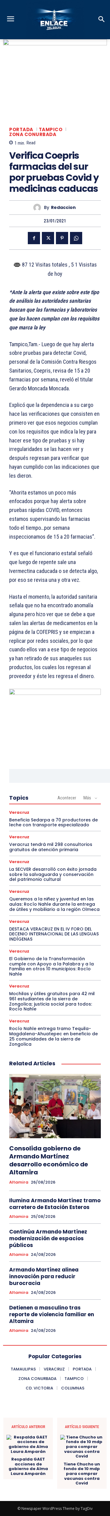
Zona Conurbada (32, 134)
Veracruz (19, 812)
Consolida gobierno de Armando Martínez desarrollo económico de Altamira (48, 1160)
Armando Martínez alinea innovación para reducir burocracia (44, 1276)
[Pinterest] (62, 238)
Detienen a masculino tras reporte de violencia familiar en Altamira (51, 1314)
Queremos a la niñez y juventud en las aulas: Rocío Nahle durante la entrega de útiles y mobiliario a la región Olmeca (54, 904)
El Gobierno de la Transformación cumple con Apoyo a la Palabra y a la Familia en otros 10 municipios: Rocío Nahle (51, 966)
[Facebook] (34, 238)
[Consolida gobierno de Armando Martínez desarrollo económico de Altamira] (55, 1106)
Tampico (51, 129)
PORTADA (21, 129)
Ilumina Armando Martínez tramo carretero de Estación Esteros (55, 1204)
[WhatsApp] (76, 238)
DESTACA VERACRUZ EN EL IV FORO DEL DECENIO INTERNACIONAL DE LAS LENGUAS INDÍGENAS (54, 934)
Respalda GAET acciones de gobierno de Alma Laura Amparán (28, 1466)
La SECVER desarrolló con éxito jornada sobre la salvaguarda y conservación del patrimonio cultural (53, 874)
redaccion (63, 207)
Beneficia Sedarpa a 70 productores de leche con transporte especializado (53, 822)
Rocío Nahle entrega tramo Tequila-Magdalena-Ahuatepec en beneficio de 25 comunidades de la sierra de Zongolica (53, 1036)
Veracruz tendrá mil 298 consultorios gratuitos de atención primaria (50, 847)
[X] (48, 238)
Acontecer (66, 798)
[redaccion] (38, 207)
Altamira (18, 1182)
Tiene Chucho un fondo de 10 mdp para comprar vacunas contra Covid (82, 1474)
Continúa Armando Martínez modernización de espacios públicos (48, 1238)
